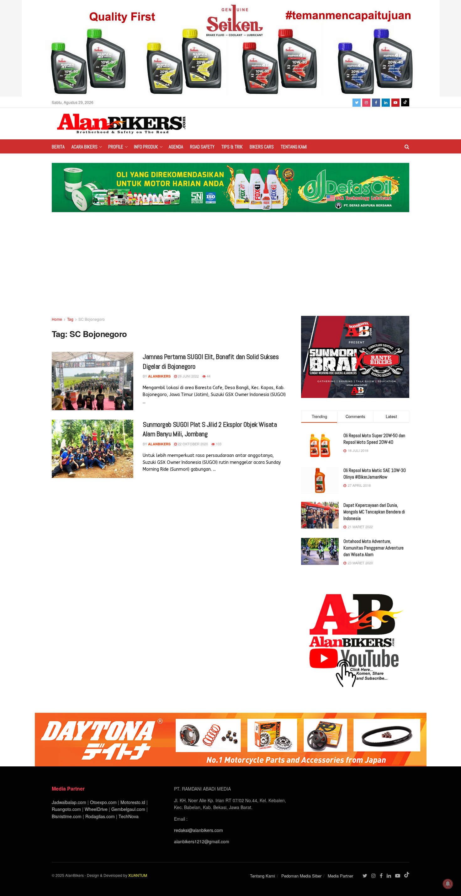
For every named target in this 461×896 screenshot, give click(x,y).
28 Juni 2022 (188, 375)
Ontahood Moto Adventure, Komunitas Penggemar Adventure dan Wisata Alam (373, 547)
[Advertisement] (230, 269)
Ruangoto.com (66, 809)
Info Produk (146, 147)
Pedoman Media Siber (301, 876)
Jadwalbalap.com (69, 802)
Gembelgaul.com (128, 809)
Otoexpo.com (103, 802)
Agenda (176, 147)
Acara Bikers (85, 147)
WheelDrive (96, 809)
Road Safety (202, 147)
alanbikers (159, 376)
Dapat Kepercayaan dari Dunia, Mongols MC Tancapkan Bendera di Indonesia (374, 511)
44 (208, 375)
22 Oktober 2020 (192, 443)
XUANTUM (137, 875)
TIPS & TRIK (232, 147)
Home (57, 319)
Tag (70, 319)
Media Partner (340, 876)
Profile (115, 147)
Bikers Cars (262, 147)
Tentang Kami (294, 147)
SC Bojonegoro (91, 319)
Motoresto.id (132, 802)
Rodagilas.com (100, 816)
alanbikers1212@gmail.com (201, 841)
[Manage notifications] (448, 884)
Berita (58, 147)
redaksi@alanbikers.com (198, 830)
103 (218, 443)
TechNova (129, 816)
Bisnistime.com (67, 816)
